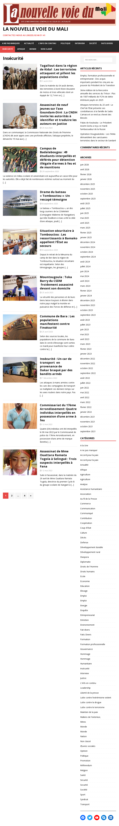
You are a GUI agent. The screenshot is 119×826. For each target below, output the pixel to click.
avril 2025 (84, 222)
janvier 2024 (86, 295)
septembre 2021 (88, 431)
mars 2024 (85, 285)
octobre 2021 (86, 426)
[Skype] (103, 817)
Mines (83, 721)
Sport (82, 794)
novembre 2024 (87, 247)
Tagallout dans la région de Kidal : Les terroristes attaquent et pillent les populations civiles (58, 71)
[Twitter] (89, 817)
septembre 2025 (88, 198)
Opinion (84, 750)
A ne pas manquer (11, 43)
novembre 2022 (87, 363)
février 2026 (85, 174)
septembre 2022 (88, 373)
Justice (83, 678)
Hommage (85, 654)
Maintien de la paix (89, 712)
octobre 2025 (86, 193)
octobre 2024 (86, 252)
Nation (83, 736)
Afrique (21, 49)
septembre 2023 (88, 315)
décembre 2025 (87, 184)
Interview (80, 43)
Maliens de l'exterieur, (90, 717)
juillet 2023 (85, 324)
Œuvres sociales (87, 746)
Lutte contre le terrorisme (92, 707)
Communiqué (86, 513)
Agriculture (85, 474)
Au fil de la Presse (88, 498)
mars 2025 (85, 227)
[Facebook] (82, 817)
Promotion (85, 760)
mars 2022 (85, 402)
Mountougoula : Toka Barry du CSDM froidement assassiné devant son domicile (56, 282)
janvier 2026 (86, 179)
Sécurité (84, 780)
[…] (62, 95)
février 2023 (85, 349)
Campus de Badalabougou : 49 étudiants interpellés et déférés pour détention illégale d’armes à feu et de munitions (58, 157)
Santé (83, 775)
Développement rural (90, 552)
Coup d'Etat (85, 527)
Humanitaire (86, 663)
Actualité (29, 43)
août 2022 (85, 378)
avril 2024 (84, 281)
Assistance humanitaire (91, 489)
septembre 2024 (88, 256)
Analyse (84, 484)
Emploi (83, 595)
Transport (85, 804)
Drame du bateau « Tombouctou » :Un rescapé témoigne (55, 195)
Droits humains (87, 571)
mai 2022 (84, 392)
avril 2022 (84, 397)
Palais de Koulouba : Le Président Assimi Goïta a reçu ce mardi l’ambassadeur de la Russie (96, 126)
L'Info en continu (88, 683)
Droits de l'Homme (89, 566)
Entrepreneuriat (87, 615)
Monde (32, 49)
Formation (85, 639)
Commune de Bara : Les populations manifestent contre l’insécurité (57, 321)
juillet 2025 (85, 208)
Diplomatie (85, 561)
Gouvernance (86, 649)
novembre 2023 (87, 305)
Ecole (82, 576)
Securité (84, 784)
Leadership (85, 687)
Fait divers (85, 629)
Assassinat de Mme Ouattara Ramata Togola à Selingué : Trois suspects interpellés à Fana (58, 458)
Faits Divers (107, 43)
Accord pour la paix (89, 455)
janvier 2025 (86, 237)
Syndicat (84, 799)
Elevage (84, 590)
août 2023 (85, 319)
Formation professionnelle (92, 644)
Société (93, 43)
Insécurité (7, 49)
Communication (87, 508)
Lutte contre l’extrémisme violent (95, 697)
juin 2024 (84, 271)
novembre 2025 (87, 188)
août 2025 (85, 203)
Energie (83, 605)
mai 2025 (84, 218)
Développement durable (91, 547)
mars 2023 (85, 344)
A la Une (84, 445)
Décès (83, 537)
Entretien (84, 620)
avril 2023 (84, 339)
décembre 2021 (87, 416)
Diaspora (84, 557)
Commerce (85, 503)
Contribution (86, 518)
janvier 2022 (86, 412)
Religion (84, 770)
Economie (85, 581)
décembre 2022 (87, 358)
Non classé (46, 49)
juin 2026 (84, 164)
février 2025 (85, 232)
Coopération (86, 523)
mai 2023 (84, 334)
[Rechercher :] (98, 59)
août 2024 (85, 261)
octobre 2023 (86, 310)
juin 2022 (84, 387)
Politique (65, 43)
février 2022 (85, 407)
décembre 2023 (87, 300)
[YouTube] (96, 817)
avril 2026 (84, 169)
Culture (83, 532)
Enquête (84, 610)
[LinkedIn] (110, 817)
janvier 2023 (86, 353)
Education (85, 586)
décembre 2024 (87, 242)
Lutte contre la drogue (90, 702)
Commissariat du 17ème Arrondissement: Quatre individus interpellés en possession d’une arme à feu (58, 412)
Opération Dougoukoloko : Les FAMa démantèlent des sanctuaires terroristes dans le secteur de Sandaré (98, 137)
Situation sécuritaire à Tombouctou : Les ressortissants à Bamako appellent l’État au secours (58, 238)
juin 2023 (84, 329)
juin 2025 (84, 213)
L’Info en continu (47, 43)
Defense (84, 542)
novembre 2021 (87, 421)
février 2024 (85, 290)
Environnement (87, 624)
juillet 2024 (85, 266)
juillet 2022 (85, 382)
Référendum (86, 765)
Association (85, 494)
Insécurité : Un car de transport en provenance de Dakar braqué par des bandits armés (56, 366)
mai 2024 (84, 276)
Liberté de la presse (89, 692)
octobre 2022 (86, 368)
